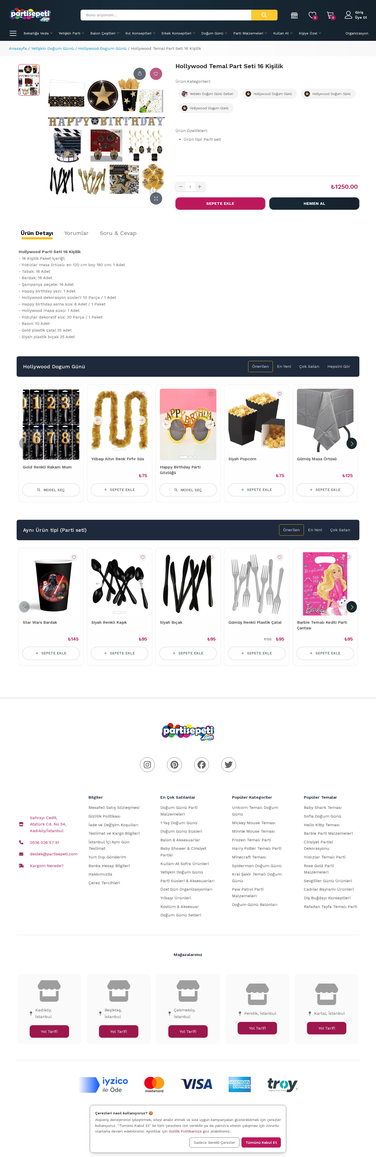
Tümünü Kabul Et (261, 1142)
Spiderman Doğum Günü (257, 865)
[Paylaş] (140, 74)
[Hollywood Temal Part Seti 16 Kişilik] (29, 80)
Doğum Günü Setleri (180, 915)
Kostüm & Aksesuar (179, 906)
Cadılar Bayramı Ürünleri (329, 889)
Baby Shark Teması (323, 807)
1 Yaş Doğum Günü (178, 822)
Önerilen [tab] (260, 366)
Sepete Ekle (220, 203)
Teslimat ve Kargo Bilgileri (114, 833)
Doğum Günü (212, 33)
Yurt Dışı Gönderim (107, 857)
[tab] (37, 233)
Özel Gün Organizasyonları (186, 889)
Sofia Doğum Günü (322, 816)
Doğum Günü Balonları (255, 904)
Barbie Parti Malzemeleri (328, 833)
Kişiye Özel (308, 33)
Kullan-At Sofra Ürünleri (184, 863)
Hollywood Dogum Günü (102, 48)
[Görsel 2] (124, 449)
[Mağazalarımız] (294, 15)
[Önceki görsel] (98, 420)
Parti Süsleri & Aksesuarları (187, 880)
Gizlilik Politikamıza (185, 1131)
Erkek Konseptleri (176, 33)
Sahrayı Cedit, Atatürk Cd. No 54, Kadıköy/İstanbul (48, 824)
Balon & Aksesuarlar (180, 839)
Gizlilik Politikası (104, 816)
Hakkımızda (100, 874)
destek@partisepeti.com (54, 854)
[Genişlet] (156, 198)
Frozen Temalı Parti (251, 839)
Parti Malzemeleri (248, 33)
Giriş (359, 12)
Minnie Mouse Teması (253, 831)
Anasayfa (18, 48)
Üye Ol (361, 17)
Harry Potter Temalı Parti (256, 848)
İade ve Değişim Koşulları (113, 824)
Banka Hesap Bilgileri (109, 865)
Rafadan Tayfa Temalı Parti (330, 906)
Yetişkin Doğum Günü (52, 48)
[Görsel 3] (195, 457)
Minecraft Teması (249, 857)
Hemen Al (314, 203)
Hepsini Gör (338, 366)
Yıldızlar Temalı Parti (324, 857)
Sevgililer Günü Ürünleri (328, 880)
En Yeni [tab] (284, 366)
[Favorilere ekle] (156, 74)
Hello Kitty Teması (322, 824)
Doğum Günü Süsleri (181, 831)
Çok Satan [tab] (309, 366)
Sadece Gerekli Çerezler (214, 1142)
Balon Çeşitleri (102, 33)
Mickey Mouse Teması (253, 822)
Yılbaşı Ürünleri (175, 897)
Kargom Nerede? (46, 865)
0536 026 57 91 (44, 842)
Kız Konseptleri (138, 33)
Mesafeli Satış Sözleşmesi (114, 807)
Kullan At (281, 33)
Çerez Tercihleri (104, 882)
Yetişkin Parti (69, 33)
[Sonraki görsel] (141, 420)
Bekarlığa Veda (36, 33)
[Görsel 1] (117, 449)
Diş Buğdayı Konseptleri (327, 897)
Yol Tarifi (49, 1031)
